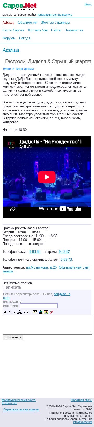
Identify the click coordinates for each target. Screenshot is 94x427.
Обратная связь (81, 400)
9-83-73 (66, 259)
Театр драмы (24, 68)
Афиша (8, 22)
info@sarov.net (82, 422)
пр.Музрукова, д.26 (41, 267)
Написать (12, 287)
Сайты (56, 30)
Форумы (9, 38)
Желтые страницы (55, 22)
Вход (88, 4)
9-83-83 (34, 252)
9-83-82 (64, 252)
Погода (24, 38)
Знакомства (74, 30)
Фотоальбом (38, 30)
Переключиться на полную (54, 14)
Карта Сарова (13, 30)
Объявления (27, 22)
